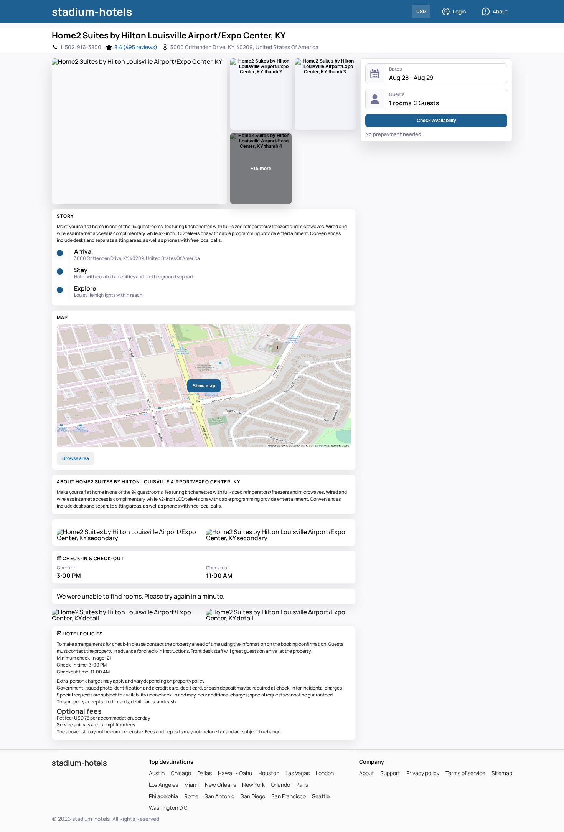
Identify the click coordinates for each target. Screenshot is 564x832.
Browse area (75, 458)
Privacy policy (422, 773)
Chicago (181, 773)
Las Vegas (297, 773)
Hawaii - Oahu (235, 773)
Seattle (321, 796)
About (500, 11)
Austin (157, 773)
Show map (204, 386)
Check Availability (436, 120)
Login (459, 11)
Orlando (280, 784)
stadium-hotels (92, 11)
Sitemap (501, 773)
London (325, 773)
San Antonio (219, 796)
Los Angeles (163, 784)
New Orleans (220, 784)
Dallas (204, 773)
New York (253, 784)
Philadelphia (163, 796)
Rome (191, 796)
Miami (191, 784)
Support (390, 773)
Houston (268, 773)
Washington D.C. (169, 807)
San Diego (253, 796)
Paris (302, 784)
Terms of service (465, 773)
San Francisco (288, 796)
